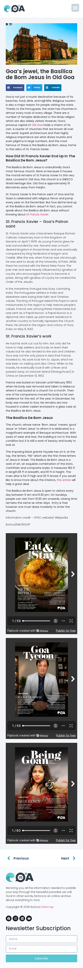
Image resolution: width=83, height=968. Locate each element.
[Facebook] (9, 918)
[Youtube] (29, 918)
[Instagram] (15, 918)
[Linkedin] (22, 918)
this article (64, 480)
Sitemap (48, 907)
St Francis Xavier (37, 214)
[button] (75, 8)
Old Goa (37, 125)
